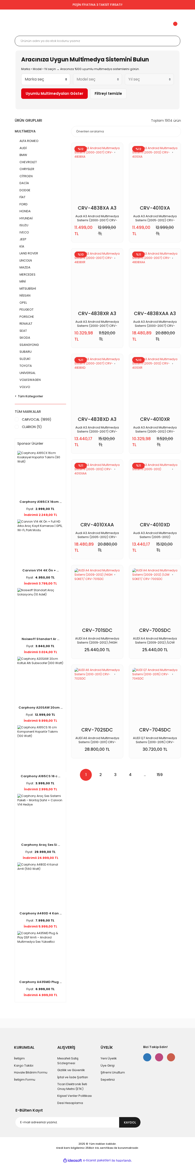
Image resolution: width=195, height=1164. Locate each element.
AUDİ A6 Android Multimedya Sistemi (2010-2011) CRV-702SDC (97, 740)
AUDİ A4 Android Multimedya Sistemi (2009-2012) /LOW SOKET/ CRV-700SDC (155, 640)
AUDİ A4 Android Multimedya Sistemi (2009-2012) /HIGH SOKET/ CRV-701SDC (97, 640)
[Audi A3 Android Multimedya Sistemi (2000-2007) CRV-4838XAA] (155, 281)
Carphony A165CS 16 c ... (40, 776)
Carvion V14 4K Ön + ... (40, 570)
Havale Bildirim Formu (30, 1072)
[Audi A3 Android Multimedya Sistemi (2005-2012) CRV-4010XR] (155, 386)
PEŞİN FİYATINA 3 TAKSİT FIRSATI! (97, 4)
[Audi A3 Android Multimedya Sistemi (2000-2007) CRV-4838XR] (97, 281)
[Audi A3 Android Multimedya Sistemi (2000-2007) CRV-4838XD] (97, 386)
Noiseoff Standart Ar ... (40, 639)
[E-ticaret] (97, 1160)
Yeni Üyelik (109, 1058)
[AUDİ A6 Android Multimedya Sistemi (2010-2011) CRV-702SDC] (97, 697)
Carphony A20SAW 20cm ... (41, 707)
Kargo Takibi (23, 1065)
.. (145, 774)
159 (160, 774)
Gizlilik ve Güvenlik (71, 1070)
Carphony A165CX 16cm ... (41, 501)
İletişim (19, 1058)
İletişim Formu (24, 1079)
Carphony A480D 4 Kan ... (41, 913)
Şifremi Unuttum (113, 1072)
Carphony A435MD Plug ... (40, 982)
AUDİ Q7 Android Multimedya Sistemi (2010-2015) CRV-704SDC (155, 740)
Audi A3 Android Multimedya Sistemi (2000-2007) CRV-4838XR (97, 324)
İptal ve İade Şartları (72, 1077)
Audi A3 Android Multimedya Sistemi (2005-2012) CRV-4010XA (155, 218)
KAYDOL (130, 1122)
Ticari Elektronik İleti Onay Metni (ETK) (72, 1086)
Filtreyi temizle (108, 93)
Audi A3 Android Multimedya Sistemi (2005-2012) (155, 535)
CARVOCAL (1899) (36, 419)
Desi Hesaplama (70, 1103)
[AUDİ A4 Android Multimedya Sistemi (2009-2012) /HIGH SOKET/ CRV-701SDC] (97, 597)
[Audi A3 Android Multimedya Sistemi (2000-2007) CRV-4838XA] (97, 175)
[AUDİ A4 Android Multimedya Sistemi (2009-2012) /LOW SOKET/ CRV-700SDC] (155, 597)
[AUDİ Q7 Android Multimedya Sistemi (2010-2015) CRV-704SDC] (155, 697)
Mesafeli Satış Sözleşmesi (67, 1060)
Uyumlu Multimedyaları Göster (54, 93)
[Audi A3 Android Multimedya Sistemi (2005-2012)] (155, 492)
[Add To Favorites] (115, 150)
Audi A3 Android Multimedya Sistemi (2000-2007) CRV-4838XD (97, 429)
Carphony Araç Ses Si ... (40, 844)
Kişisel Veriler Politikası (74, 1095)
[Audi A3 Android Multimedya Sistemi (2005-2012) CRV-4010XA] (155, 175)
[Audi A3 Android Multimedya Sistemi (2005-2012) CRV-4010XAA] (97, 492)
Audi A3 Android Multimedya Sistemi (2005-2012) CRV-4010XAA (97, 535)
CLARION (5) (32, 426)
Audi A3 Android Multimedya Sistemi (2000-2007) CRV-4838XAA (155, 324)
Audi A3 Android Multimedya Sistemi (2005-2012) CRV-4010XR (155, 429)
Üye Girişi (108, 1065)
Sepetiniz (108, 1079)
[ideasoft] (72, 1160)
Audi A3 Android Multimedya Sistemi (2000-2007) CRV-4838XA (97, 218)
